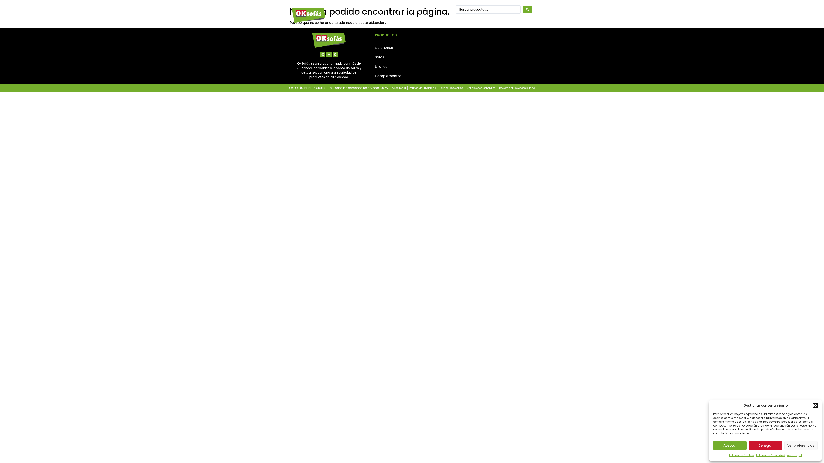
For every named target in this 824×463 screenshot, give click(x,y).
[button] (815, 405)
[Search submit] (527, 9)
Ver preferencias (801, 445)
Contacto (379, 20)
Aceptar (730, 445)
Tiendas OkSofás (409, 10)
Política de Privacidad (770, 455)
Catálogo (379, 10)
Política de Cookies (741, 455)
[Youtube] (329, 54)
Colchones (384, 47)
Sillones (381, 66)
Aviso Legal (794, 455)
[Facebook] (335, 54)
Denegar (765, 445)
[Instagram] (322, 54)
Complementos (388, 76)
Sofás (379, 57)
